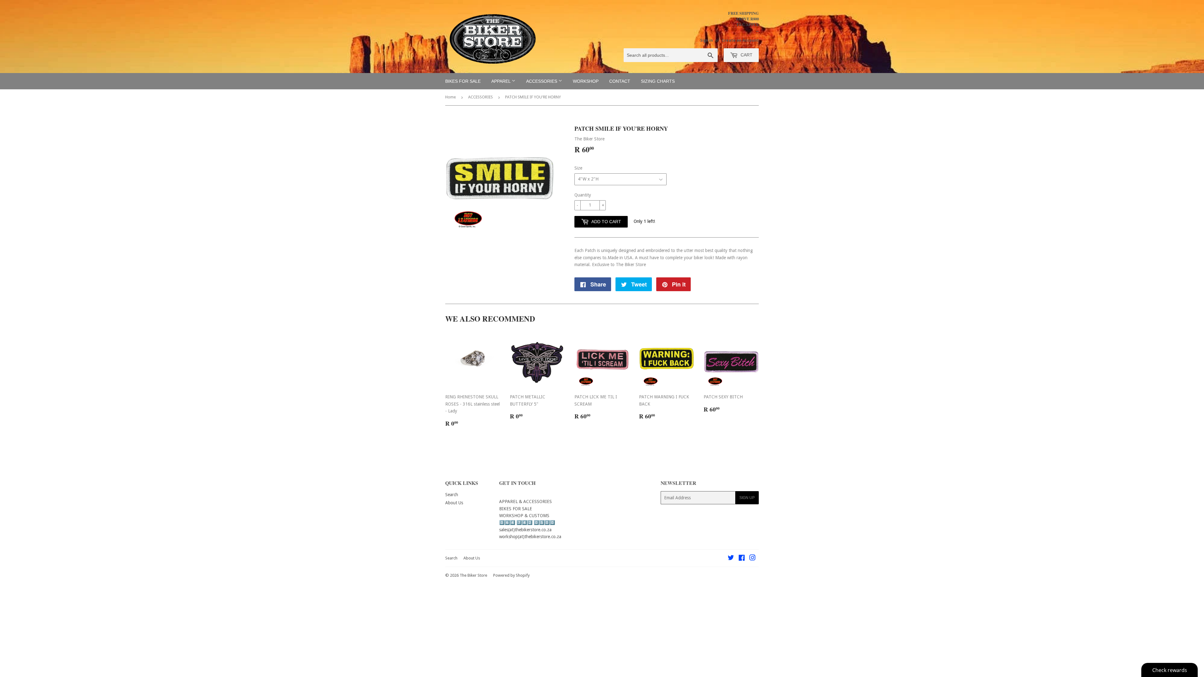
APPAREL (501, 81)
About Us (454, 502)
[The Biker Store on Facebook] (741, 558)
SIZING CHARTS (658, 81)
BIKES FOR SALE (463, 81)
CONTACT (619, 81)
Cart (745, 54)
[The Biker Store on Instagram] (752, 558)
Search (451, 494)
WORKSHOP (586, 81)
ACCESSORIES (542, 81)
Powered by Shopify (511, 575)
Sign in (706, 40)
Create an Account (740, 40)
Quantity (582, 194)
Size (578, 168)
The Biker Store (473, 575)
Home (450, 97)
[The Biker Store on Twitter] (731, 558)
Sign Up (747, 498)
